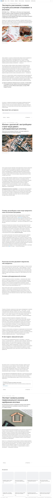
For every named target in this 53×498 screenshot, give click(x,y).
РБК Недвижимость (12, 122)
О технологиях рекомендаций (40, 497)
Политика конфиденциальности (48, 497)
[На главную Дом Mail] (3, 1)
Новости (20, 3)
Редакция (26, 497)
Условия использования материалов (32, 497)
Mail (1, 497)
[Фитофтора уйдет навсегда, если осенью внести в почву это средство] (33, 478)
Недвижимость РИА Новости (14, 3)
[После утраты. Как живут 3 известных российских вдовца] (20, 478)
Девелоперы (20, 217)
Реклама (7, 497)
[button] (17, 34)
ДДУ (9, 246)
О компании (3, 497)
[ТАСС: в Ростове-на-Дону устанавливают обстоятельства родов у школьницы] (45, 478)
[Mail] (1, 1)
